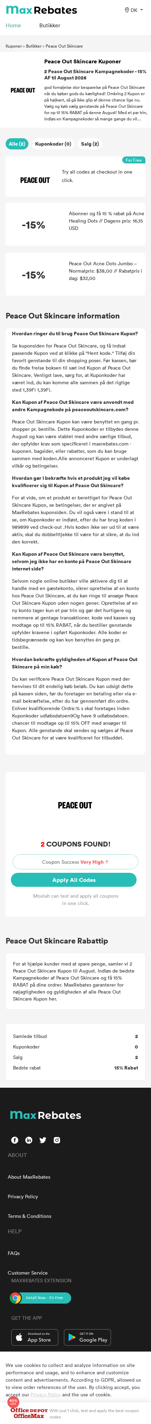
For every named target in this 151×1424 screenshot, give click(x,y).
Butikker (33, 46)
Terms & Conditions (29, 1216)
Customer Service (28, 1272)
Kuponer (14, 46)
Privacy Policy (23, 1196)
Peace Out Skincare (64, 46)
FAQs (14, 1253)
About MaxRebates (29, 1176)
